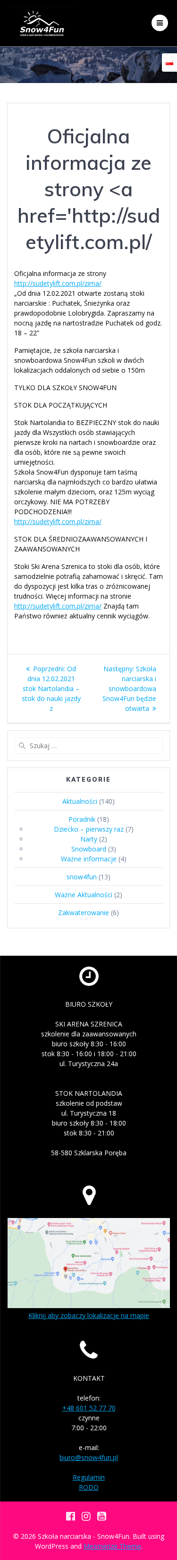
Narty (88, 838)
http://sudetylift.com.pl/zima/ (57, 283)
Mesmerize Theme (112, 1546)
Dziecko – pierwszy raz (89, 829)
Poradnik (81, 819)
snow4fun (82, 876)
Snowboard (88, 848)
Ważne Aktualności (83, 894)
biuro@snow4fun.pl (88, 1457)
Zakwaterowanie (83, 912)
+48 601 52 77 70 (89, 1407)
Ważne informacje (89, 858)
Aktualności (79, 801)
